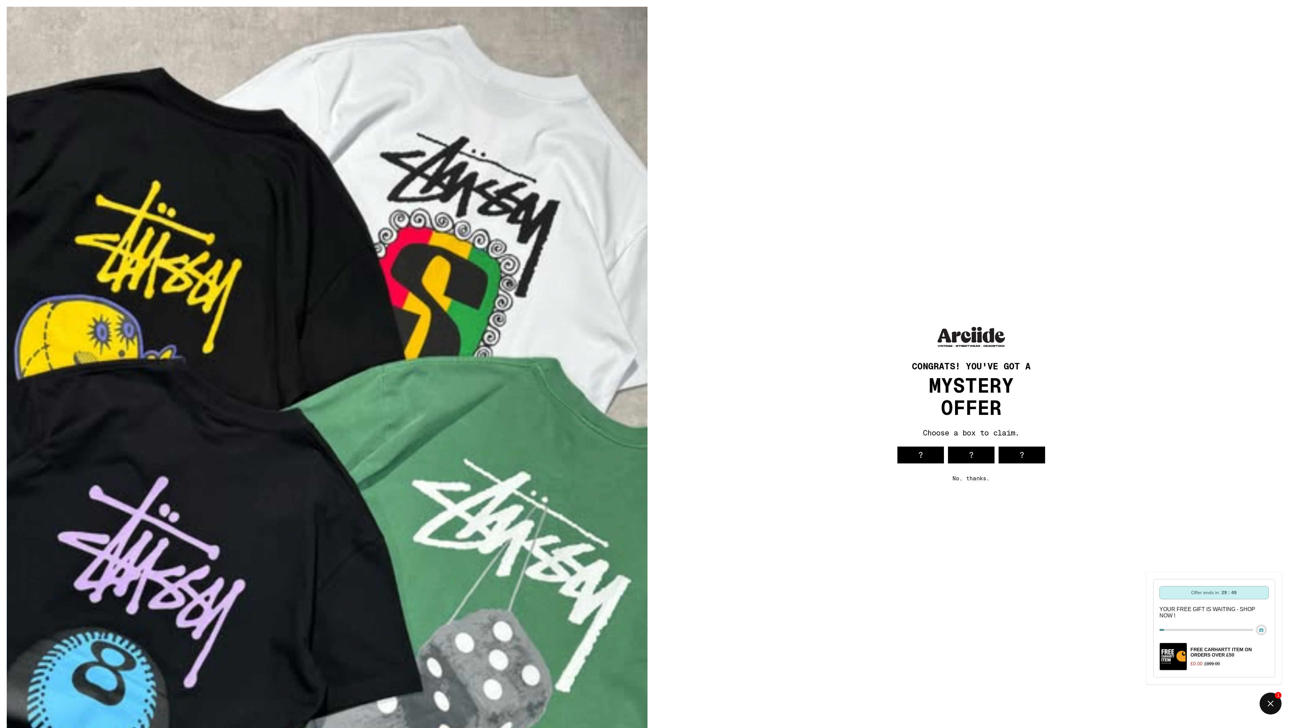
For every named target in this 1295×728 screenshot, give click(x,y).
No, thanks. (971, 478)
